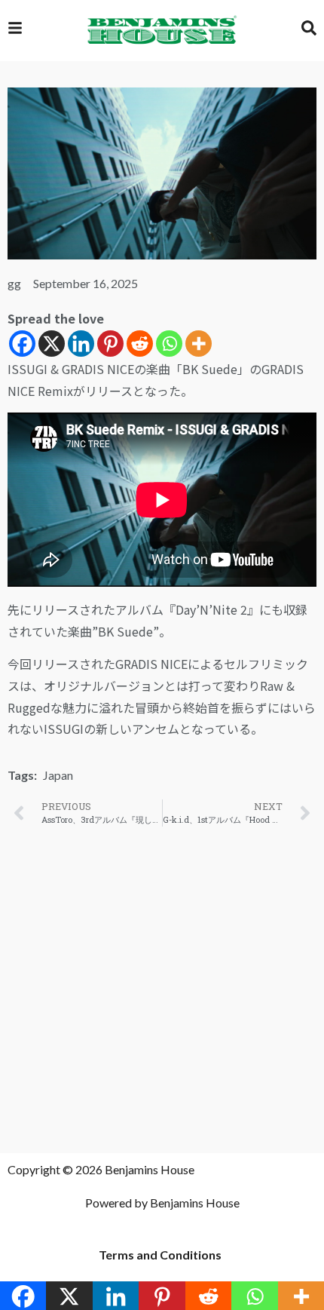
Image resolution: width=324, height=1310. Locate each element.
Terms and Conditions (160, 1254)
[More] (198, 343)
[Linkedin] (81, 343)
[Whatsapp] (169, 343)
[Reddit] (140, 343)
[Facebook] (22, 343)
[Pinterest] (110, 343)
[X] (51, 343)
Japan (58, 775)
